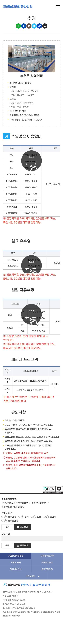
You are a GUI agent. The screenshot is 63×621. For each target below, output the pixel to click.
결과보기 (24, 527)
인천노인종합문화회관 (18, 7)
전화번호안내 (15, 569)
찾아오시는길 (47, 562)
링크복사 (39, 26)
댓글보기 (24, 545)
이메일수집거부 (47, 556)
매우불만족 (13, 520)
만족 (26, 516)
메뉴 (57, 6)
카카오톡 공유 (29, 26)
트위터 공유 (34, 26)
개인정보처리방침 (15, 556)
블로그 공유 (18, 26)
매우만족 (12, 516)
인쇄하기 (44, 26)
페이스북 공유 (23, 26)
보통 (39, 516)
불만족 (53, 516)
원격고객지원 (47, 569)
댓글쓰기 (5, 534)
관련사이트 (30, 576)
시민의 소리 (16, 562)
